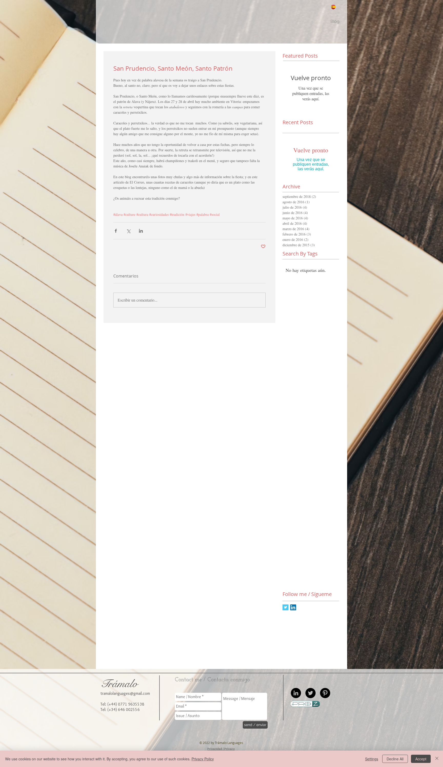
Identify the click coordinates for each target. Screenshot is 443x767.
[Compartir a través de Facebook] (115, 230)
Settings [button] (371, 758)
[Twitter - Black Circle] (310, 693)
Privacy (229, 749)
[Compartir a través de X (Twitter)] (128, 230)
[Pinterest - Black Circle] (325, 693)
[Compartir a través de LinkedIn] (140, 230)
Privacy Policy (203, 758)
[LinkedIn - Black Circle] (296, 693)
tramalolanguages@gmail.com (125, 693)
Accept (420, 758)
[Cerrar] (437, 759)
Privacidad (214, 749)
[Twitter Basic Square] (285, 607)
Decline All (395, 758)
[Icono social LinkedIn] (293, 607)
